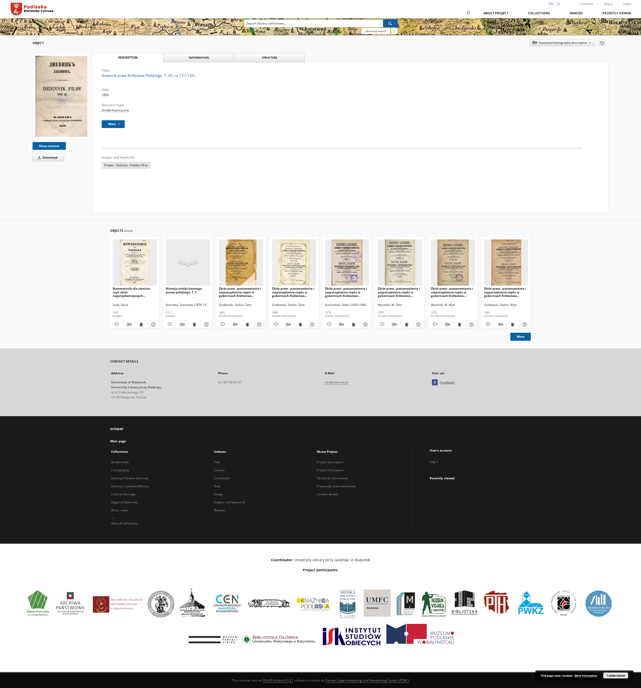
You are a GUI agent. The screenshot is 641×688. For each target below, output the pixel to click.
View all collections (124, 523)
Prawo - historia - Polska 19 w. (126, 165)
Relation (220, 510)
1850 (105, 95)
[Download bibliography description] (128, 324)
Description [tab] (127, 57)
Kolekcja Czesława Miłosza (130, 486)
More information (586, 675)
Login (627, 4)
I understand (616, 675)
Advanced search (375, 31)
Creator (219, 470)
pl (558, 4)
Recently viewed (616, 13)
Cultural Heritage (123, 494)
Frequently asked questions (336, 486)
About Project (496, 13)
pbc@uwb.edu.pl (336, 382)
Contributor (222, 478)
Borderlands (120, 462)
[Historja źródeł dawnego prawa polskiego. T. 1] (188, 263)
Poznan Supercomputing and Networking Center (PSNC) (367, 680)
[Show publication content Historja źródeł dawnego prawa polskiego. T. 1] (194, 324)
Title (217, 462)
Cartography (120, 470)
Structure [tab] (269, 57)
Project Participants (330, 470)
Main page (118, 441)
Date (217, 486)
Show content (49, 146)
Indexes (576, 13)
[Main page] (468, 13)
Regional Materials (124, 502)
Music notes (119, 510)
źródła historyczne (115, 110)
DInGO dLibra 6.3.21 (278, 680)
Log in (434, 462)
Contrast (587, 4)
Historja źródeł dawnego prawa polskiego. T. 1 (184, 290)
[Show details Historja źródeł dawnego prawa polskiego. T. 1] (206, 324)
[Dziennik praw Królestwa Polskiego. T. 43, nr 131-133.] (61, 96)
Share (608, 4)
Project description (330, 462)
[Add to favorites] (602, 43)
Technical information (332, 478)
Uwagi (218, 494)
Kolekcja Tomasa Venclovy (129, 478)
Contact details (327, 494)
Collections (539, 13)
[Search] (390, 23)
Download (50, 157)
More (520, 336)
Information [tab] (199, 57)
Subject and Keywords (229, 502)
